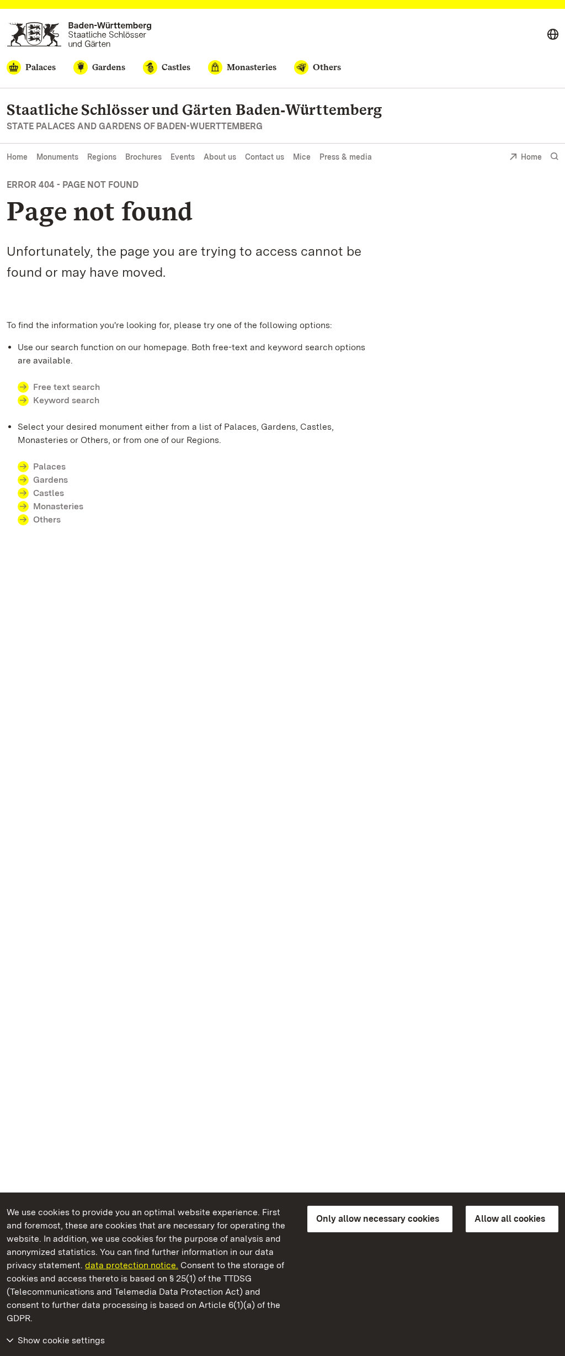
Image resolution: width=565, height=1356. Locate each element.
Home (17, 156)
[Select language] (553, 34)
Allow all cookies (510, 1218)
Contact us (264, 156)
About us (220, 156)
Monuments (57, 156)
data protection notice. (131, 1265)
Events (182, 156)
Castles (48, 493)
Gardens (50, 479)
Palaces (49, 466)
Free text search (66, 387)
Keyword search (66, 400)
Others (47, 519)
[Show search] (554, 156)
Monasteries (58, 506)
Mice (302, 156)
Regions (101, 156)
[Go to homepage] (79, 34)
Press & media (345, 156)
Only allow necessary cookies (377, 1218)
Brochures (143, 156)
